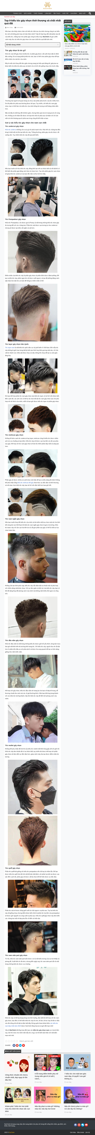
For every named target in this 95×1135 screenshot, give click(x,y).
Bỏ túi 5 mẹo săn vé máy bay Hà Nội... (81, 60)
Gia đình (74, 13)
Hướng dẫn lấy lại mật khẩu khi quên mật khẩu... (81, 53)
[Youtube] (86, 1125)
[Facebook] (75, 1125)
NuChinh (6, 16)
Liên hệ (87, 1132)
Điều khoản (80, 1132)
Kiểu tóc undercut (11, 129)
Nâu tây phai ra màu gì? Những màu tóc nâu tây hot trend (47, 1107)
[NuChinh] (47, 5)
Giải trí (65, 13)
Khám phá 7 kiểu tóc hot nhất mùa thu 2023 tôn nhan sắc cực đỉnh (17, 1108)
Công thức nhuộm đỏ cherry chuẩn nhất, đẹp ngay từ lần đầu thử (16, 1077)
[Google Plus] (79, 1125)
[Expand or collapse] (58, 44)
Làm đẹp (48, 13)
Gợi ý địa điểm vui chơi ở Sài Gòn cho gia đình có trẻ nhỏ (76, 45)
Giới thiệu (73, 1132)
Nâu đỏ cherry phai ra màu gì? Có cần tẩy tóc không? (76, 1107)
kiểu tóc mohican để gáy (25, 482)
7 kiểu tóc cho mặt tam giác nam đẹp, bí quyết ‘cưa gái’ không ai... (75, 1076)
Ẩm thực (57, 13)
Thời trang (38, 13)
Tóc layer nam (9, 347)
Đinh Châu (10, 27)
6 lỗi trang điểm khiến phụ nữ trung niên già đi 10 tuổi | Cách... (46, 1076)
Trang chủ (17, 13)
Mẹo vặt (82, 13)
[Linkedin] (82, 1125)
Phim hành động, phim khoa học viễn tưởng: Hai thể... (81, 68)
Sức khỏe (27, 13)
